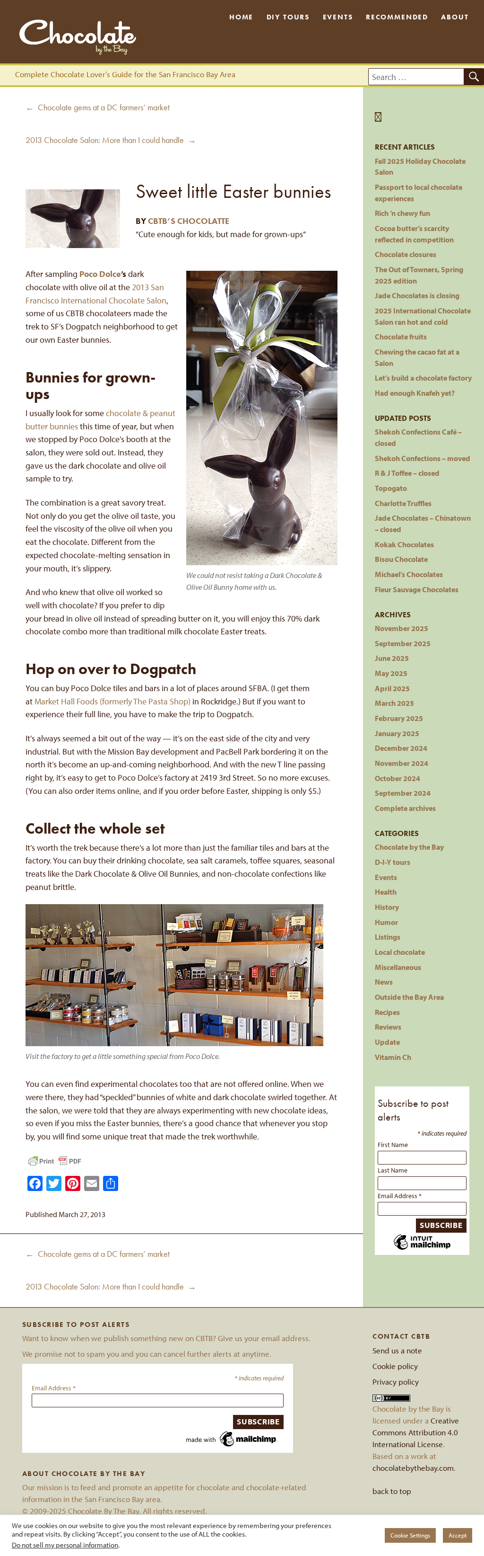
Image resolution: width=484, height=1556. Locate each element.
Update (387, 1042)
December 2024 (401, 748)
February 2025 (399, 718)
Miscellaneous (398, 967)
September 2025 (403, 643)
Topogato (391, 488)
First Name (393, 1144)
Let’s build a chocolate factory (423, 377)
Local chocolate (400, 952)
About (454, 17)
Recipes (387, 1012)
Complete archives (405, 808)
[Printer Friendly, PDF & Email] (55, 1161)
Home (241, 17)
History (387, 907)
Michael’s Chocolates (409, 574)
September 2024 (403, 793)
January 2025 (397, 733)
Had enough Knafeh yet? (415, 393)
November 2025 (401, 628)
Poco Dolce (100, 273)
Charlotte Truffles (403, 503)
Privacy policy (395, 1382)
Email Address (400, 1195)
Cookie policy (395, 1366)
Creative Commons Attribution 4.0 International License (415, 1432)
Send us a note (397, 1350)
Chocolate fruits (401, 336)
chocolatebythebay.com (413, 1468)
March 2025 (394, 703)
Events (338, 17)
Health (386, 892)
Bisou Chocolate (401, 559)
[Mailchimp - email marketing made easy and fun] (422, 1249)
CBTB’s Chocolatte (188, 221)
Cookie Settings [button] (410, 1535)
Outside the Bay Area (409, 997)
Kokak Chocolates (404, 544)
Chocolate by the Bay (409, 847)
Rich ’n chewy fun (402, 213)
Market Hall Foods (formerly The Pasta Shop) (112, 701)
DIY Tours (288, 17)
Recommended (397, 17)
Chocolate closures (405, 254)
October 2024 (397, 778)
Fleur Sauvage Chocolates (416, 589)
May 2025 (391, 673)
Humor (386, 922)
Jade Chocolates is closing (417, 295)
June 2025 (392, 658)
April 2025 (392, 688)
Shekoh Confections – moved (422, 458)
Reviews (388, 1026)
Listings (387, 937)
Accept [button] (458, 1535)
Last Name (392, 1170)
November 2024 (401, 763)
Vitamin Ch (393, 1057)
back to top (391, 1491)
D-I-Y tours (392, 862)
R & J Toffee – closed (407, 473)
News (384, 982)
